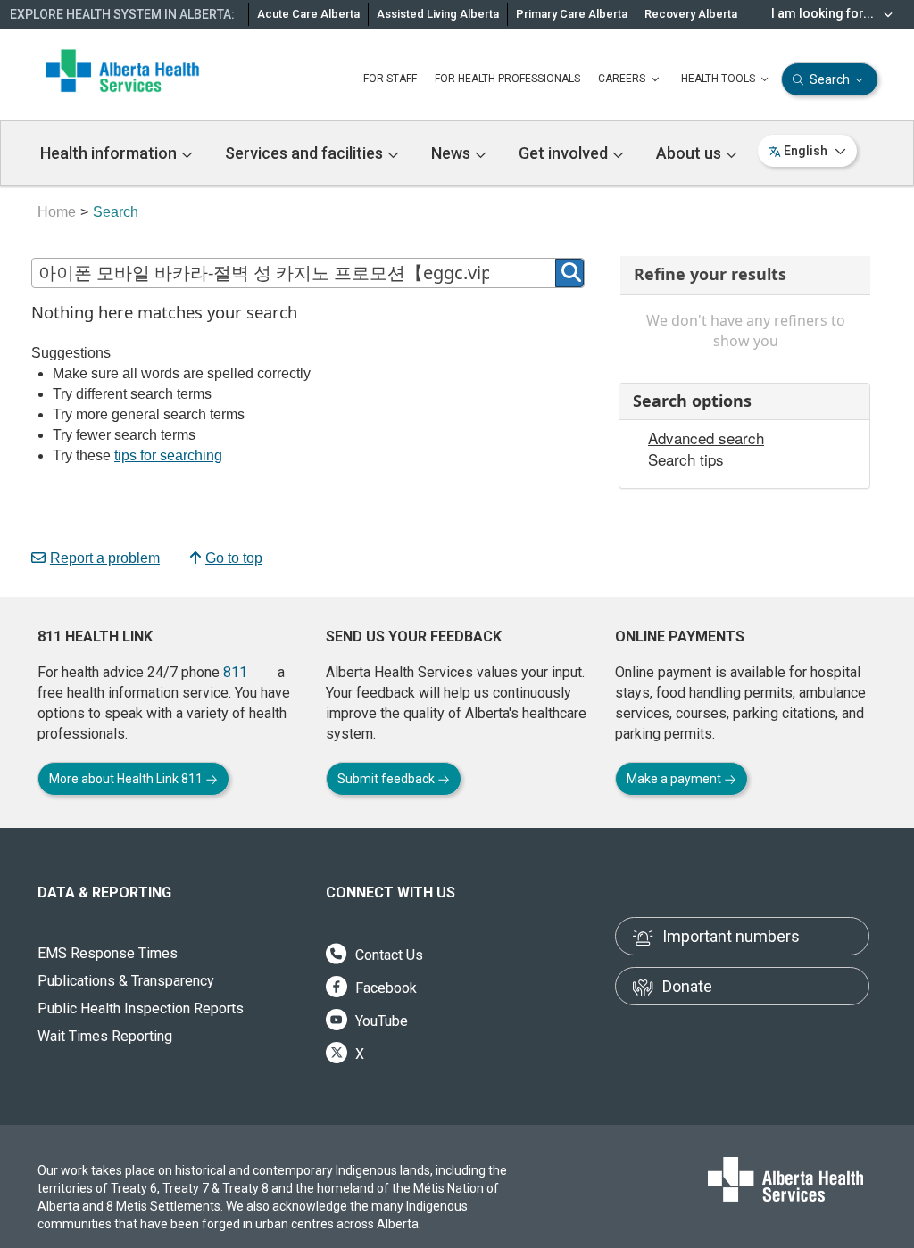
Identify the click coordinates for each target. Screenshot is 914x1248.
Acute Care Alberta (308, 14)
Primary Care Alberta (571, 14)
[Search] (569, 273)
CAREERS (623, 78)
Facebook (384, 987)
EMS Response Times (107, 953)
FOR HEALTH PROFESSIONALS (507, 78)
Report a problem (105, 558)
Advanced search (706, 438)
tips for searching (168, 455)
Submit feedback (387, 779)
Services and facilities (305, 153)
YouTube (380, 1020)
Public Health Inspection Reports (140, 1008)
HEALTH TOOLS (719, 78)
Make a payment (675, 779)
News (452, 153)
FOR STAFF (390, 78)
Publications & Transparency (125, 980)
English (805, 151)
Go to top (233, 558)
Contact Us (387, 954)
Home (56, 211)
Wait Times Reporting (104, 1036)
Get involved (565, 153)
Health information (110, 153)
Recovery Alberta (690, 14)
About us (690, 153)
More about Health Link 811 (127, 779)
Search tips (686, 459)
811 (235, 672)
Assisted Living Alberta (438, 14)
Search (829, 79)
